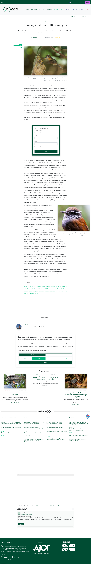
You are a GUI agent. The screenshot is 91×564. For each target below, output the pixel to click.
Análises (62, 9)
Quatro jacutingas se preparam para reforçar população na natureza (55, 423)
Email (36, 141)
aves (20, 44)
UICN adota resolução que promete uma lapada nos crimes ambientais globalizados (34, 440)
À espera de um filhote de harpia (54, 427)
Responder (21, 524)
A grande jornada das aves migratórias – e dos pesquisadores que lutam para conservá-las (56, 433)
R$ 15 (25, 358)
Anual (58, 354)
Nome (36, 135)
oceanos (72, 418)
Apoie (87, 2)
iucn (20, 47)
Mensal (32, 354)
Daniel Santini (45, 387)
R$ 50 (52, 358)
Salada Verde (42, 9)
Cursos (87, 9)
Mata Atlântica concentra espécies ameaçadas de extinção (45, 378)
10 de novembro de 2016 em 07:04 (25, 514)
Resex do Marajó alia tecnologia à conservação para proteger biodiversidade (34, 428)
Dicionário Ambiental (78, 9)
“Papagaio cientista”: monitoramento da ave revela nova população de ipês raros (11, 423)
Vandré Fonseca (35, 37)
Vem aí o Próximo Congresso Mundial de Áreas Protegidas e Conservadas (34, 423)
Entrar (3, 562)
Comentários (44, 317)
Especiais (49, 9)
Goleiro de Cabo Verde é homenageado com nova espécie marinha (78, 429)
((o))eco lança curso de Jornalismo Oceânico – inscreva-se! (77, 439)
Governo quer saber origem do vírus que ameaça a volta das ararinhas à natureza (11, 428)
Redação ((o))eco (15, 402)
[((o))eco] (11, 9)
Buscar (75, 2)
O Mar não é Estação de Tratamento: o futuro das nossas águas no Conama (78, 434)
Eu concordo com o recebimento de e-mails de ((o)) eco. (46, 147)
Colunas (56, 9)
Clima (79, 16)
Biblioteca (68, 9)
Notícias (27, 9)
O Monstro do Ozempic (6, 432)
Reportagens (34, 9)
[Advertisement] (79, 195)
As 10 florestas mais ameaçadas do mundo (15, 394)
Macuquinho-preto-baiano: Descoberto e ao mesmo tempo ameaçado (76, 395)
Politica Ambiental (85, 16)
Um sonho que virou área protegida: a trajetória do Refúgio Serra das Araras (55, 438)
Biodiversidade (73, 16)
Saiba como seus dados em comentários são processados (48, 505)
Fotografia (7, 390)
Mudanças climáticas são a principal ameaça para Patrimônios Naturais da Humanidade (33, 434)
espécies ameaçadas (18, 45)
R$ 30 (39, 358)
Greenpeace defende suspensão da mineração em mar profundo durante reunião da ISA (78, 424)
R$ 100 (65, 358)
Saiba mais (3, 554)
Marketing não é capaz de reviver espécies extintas (9, 437)
